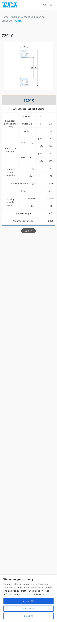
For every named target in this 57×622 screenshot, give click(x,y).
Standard (7, 20)
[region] (28, 598)
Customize (28, 608)
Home (5, 16)
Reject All (28, 616)
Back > (28, 230)
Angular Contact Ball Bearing (28, 16)
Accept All (28, 601)
